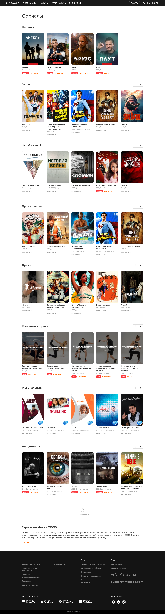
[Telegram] (119, 602)
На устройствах (87, 560)
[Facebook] (113, 602)
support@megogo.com (127, 582)
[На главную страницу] (12, 3)
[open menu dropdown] (88, 3)
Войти (155, 3)
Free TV (134, 3)
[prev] (135, 85)
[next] (140, 85)
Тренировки (75, 3)
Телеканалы (30, 3)
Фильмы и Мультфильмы (53, 3)
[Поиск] (144, 3)
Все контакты (116, 564)
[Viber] (124, 602)
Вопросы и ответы (118, 568)
